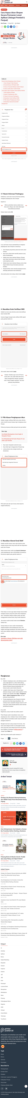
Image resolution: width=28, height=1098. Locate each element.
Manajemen (4, 989)
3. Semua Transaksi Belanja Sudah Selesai (13, 86)
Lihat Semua (15, 738)
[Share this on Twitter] (8, 26)
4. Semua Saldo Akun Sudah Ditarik (11, 88)
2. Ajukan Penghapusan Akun (10, 94)
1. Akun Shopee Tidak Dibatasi (10, 83)
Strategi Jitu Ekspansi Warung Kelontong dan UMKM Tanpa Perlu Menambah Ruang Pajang (14, 799)
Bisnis (2, 5)
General (2, 965)
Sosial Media (24, 5)
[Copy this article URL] (2, 26)
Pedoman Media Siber (7, 1085)
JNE (2, 977)
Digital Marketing (5, 959)
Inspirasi (3, 968)
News (6, 5)
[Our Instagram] (2, 1088)
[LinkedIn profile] (10, 764)
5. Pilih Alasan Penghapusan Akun (11, 100)
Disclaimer (4, 1082)
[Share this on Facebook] (11, 26)
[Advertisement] (14, 63)
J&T (2, 974)
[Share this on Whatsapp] (5, 26)
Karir (2, 980)
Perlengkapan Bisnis (6, 1001)
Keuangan (3, 983)
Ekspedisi (18, 5)
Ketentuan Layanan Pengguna (9, 1077)
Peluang (3, 998)
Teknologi (3, 1016)
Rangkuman (5, 103)
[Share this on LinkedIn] (14, 26)
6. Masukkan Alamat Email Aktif (10, 101)
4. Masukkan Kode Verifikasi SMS (11, 98)
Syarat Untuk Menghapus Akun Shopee (11, 81)
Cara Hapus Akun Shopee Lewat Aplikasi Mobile (13, 90)
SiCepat (3, 1010)
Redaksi (3, 1074)
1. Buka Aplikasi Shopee (9, 92)
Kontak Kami (4, 1071)
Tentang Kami (4, 1068)
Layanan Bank (4, 986)
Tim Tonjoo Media (5, 803)
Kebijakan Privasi (5, 1079)
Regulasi (3, 1004)
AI (1, 948)
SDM (2, 1007)
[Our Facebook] (6, 1088)
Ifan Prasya (3, 23)
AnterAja (3, 951)
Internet (2, 971)
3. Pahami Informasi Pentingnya (11, 96)
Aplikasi (2, 795)
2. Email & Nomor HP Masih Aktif (11, 85)
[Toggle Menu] (26, 2)
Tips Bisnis (3, 1019)
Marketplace (11, 5)
